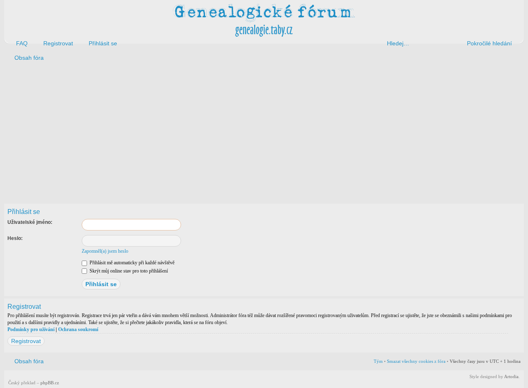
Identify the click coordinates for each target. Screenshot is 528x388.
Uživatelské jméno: (29, 222)
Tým (378, 361)
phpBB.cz (49, 382)
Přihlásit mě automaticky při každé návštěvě (131, 263)
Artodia (511, 376)
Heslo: (15, 238)
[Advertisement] (252, 131)
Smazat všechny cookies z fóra (416, 361)
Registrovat (26, 341)
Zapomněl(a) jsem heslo (105, 251)
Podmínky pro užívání (30, 329)
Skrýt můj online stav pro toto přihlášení (128, 271)
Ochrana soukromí (78, 329)
